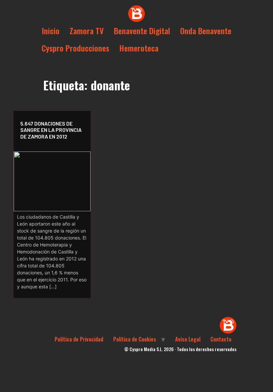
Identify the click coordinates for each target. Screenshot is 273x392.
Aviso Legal (187, 339)
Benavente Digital (142, 31)
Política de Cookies (134, 339)
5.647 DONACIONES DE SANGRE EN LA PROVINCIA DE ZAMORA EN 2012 (51, 129)
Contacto (220, 339)
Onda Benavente (205, 31)
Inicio (51, 31)
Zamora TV (87, 31)
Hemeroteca (138, 48)
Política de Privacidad (79, 339)
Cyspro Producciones (75, 48)
